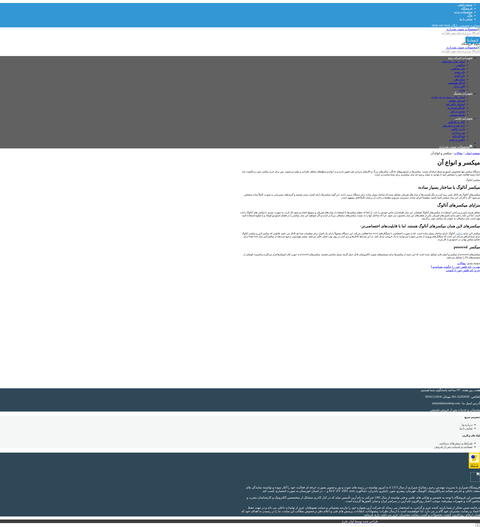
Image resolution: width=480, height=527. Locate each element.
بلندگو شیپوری (456, 107)
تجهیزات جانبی (463, 118)
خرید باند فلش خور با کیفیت (463, 270)
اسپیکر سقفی (456, 100)
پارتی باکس (458, 129)
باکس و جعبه (457, 139)
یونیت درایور (457, 111)
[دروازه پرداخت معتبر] (474, 467)
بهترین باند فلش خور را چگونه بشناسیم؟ (455, 266)
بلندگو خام (458, 136)
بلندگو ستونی (457, 114)
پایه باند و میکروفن (453, 125)
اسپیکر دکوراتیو (455, 104)
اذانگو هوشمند (456, 82)
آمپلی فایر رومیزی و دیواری (448, 97)
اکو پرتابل (459, 86)
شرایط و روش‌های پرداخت (455, 443)
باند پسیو (459, 72)
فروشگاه (466, 8)
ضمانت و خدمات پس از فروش (453, 446)
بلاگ (469, 15)
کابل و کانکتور (456, 122)
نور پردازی (458, 132)
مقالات (458, 153)
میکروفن (459, 79)
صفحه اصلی (464, 4)
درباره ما (467, 424)
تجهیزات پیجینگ (463, 93)
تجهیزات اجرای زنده (460, 57)
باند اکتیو (460, 75)
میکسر (460, 65)
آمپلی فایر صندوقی (453, 61)
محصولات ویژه (463, 11)
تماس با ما (466, 19)
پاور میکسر (458, 68)
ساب (462, 89)
